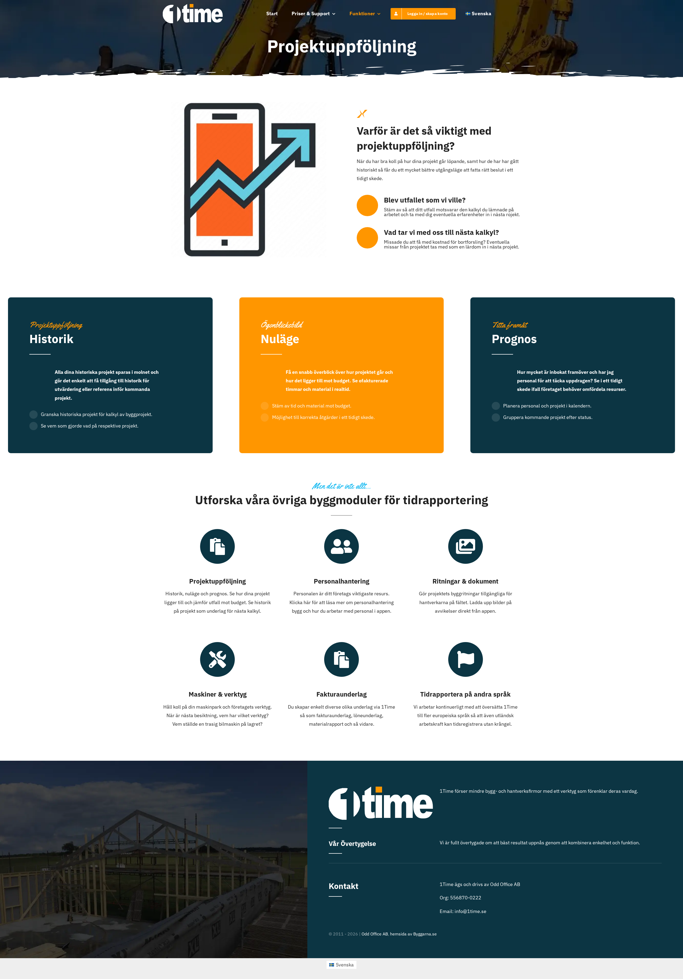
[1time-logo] (193, 6)
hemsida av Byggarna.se (413, 934)
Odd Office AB (375, 934)
